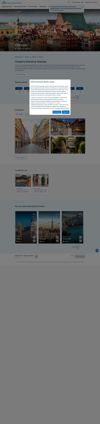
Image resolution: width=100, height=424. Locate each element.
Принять (65, 112)
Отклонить (57, 112)
